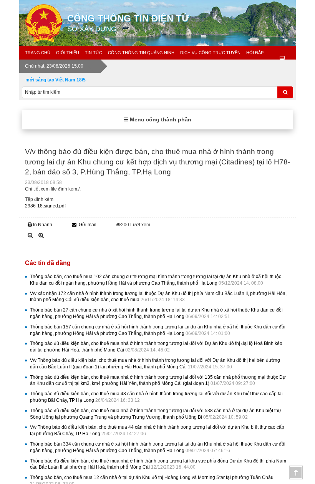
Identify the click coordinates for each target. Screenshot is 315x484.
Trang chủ (37, 52)
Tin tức (93, 52)
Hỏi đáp (255, 52)
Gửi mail (87, 224)
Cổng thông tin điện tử (128, 23)
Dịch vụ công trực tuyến (210, 52)
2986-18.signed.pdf (45, 206)
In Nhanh (42, 224)
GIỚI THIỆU (67, 52)
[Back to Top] (295, 472)
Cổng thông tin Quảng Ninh (141, 52)
